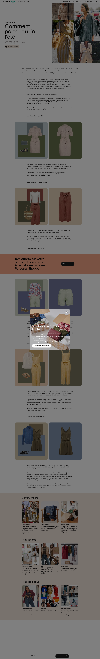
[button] (66, 312)
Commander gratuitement (41, 345)
